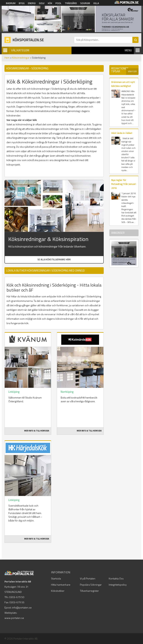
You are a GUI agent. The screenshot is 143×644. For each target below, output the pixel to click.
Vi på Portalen (87, 578)
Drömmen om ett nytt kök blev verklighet (123, 84)
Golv (42, 3)
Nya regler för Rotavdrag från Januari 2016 (123, 184)
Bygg (22, 3)
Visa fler (132, 71)
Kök (50, 3)
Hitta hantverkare (60, 585)
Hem (6, 58)
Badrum (10, 3)
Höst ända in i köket (121, 133)
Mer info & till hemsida (36, 430)
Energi (32, 3)
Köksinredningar (20, 58)
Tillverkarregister (89, 591)
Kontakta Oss (116, 578)
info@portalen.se (22, 607)
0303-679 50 (16, 597)
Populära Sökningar (91, 585)
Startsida (56, 578)
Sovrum (85, 3)
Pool (58, 3)
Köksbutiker (57, 591)
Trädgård (71, 3)
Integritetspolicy (118, 585)
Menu (128, 50)
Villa (96, 3)
